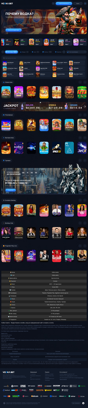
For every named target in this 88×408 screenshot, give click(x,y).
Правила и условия (49, 374)
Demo (6, 99)
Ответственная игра (49, 375)
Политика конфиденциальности (49, 378)
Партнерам (47, 380)
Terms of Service (63, 379)
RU (31, 377)
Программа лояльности (35, 375)
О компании (32, 374)
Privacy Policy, (80, 377)
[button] (2, 51)
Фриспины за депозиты (35, 379)
